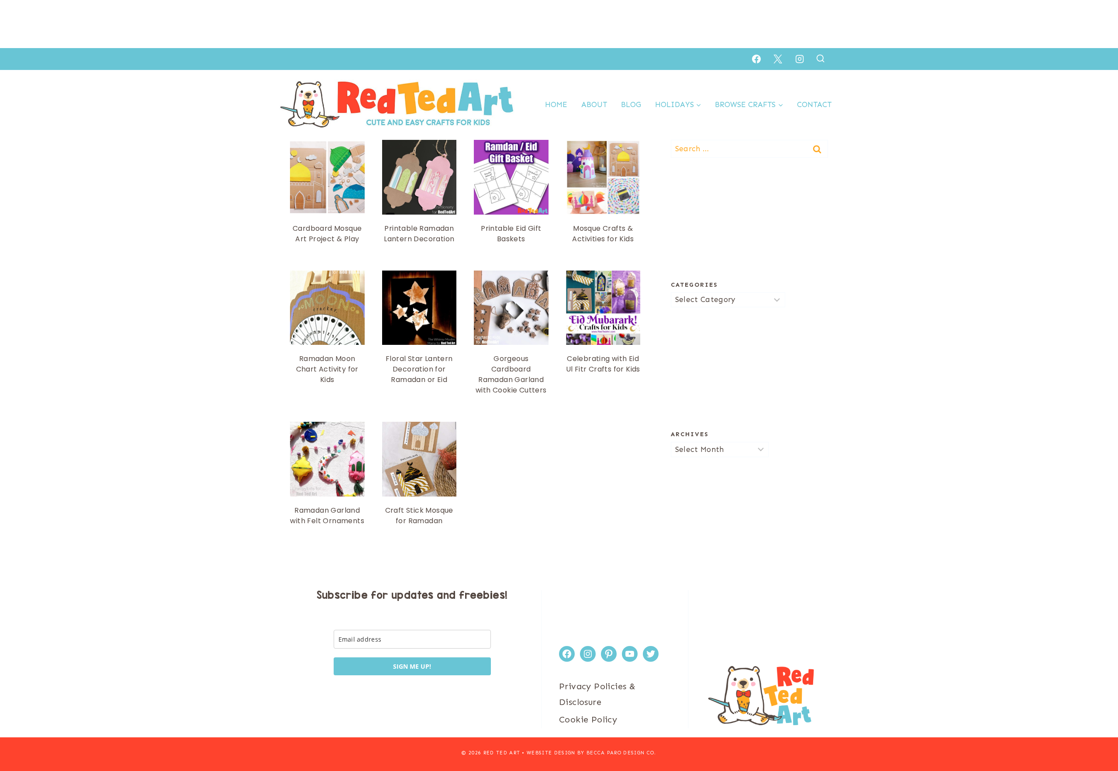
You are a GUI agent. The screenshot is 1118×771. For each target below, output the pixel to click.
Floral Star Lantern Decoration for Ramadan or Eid (419, 369)
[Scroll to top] (1096, 736)
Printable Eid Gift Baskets (511, 233)
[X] (778, 59)
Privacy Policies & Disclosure (597, 694)
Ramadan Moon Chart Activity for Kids (327, 369)
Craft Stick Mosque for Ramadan (419, 515)
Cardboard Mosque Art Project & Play (327, 233)
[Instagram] (799, 59)
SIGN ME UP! (412, 666)
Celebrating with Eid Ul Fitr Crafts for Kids (603, 364)
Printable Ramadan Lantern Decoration (419, 233)
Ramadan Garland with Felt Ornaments (327, 515)
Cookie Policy (588, 719)
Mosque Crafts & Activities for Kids (603, 233)
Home (556, 104)
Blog (631, 104)
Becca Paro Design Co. (621, 753)
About (594, 104)
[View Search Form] (820, 58)
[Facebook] (756, 59)
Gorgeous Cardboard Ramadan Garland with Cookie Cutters (511, 374)
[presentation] (327, 177)
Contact (814, 104)
